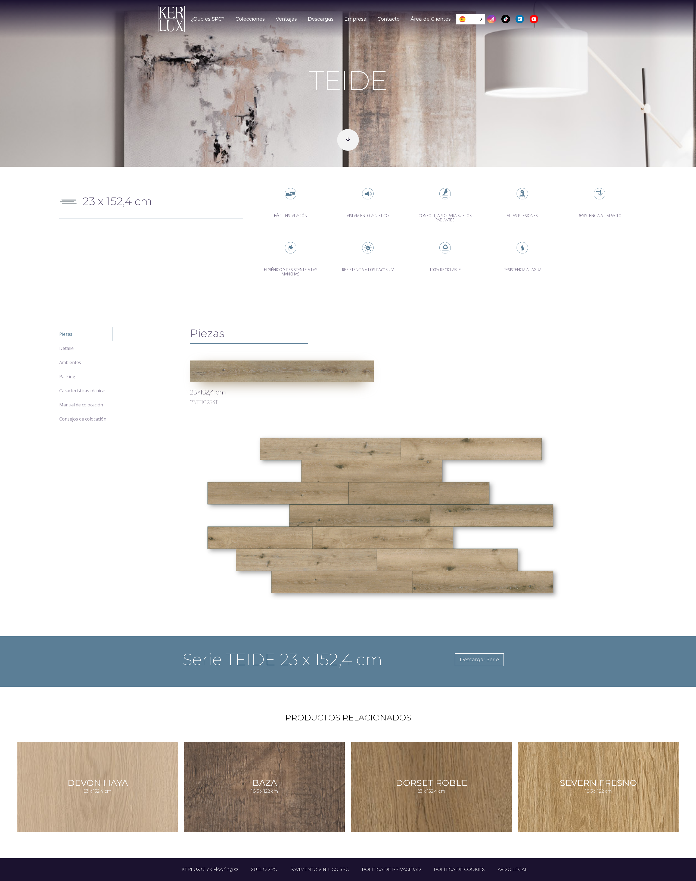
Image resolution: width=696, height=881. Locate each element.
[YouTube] (534, 19)
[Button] (348, 140)
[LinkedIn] (519, 19)
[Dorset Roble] (431, 787)
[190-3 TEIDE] (282, 371)
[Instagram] (491, 19)
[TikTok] (505, 19)
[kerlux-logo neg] (171, 19)
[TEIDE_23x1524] (380, 515)
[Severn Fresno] (598, 787)
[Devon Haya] (97, 787)
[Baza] (264, 787)
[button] (229, 19)
